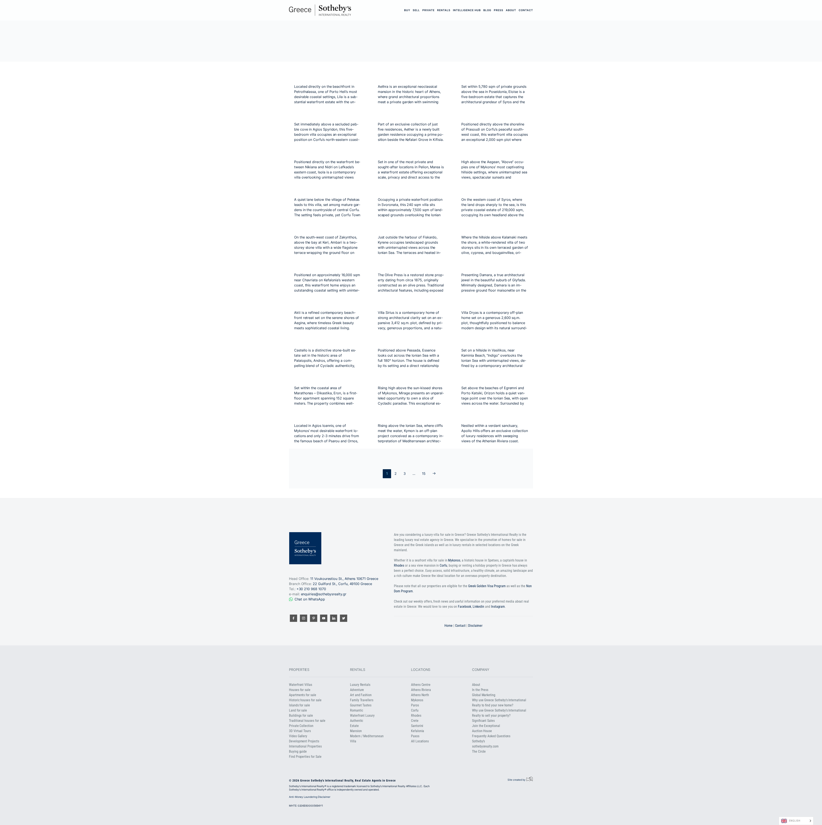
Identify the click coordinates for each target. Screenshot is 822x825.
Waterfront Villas (300, 685)
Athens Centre (420, 685)
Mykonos (454, 560)
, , (342, 584)
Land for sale (298, 710)
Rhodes (399, 565)
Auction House (482, 731)
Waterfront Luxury (362, 715)
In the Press (480, 690)
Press (498, 10)
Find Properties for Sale (305, 757)
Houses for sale (299, 690)
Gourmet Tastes (360, 705)
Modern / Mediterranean (367, 736)
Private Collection (301, 726)
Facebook (464, 607)
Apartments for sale (302, 695)
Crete (414, 721)
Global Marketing (483, 695)
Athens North (420, 695)
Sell (416, 10)
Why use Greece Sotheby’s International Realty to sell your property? (499, 713)
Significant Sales (483, 721)
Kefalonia (417, 731)
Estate (354, 726)
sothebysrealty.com (485, 746)
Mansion (356, 731)
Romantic (356, 710)
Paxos (415, 736)
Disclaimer (475, 626)
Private (428, 10)
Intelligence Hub (467, 10)
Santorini (417, 726)
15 (424, 473)
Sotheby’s (478, 741)
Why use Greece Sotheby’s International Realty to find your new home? (499, 702)
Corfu (443, 565)
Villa (353, 741)
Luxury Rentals (360, 685)
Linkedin (478, 607)
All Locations (420, 741)
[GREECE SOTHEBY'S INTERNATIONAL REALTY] (320, 10)
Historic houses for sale (305, 700)
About (511, 10)
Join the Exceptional (486, 726)
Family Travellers (361, 700)
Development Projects (304, 741)
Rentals (443, 10)
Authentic (356, 721)
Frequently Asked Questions (491, 736)
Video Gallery (298, 736)
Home (448, 626)
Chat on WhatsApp (310, 599)
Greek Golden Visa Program (487, 586)
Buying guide (298, 751)
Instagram (498, 607)
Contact (526, 10)
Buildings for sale (301, 715)
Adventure (357, 690)
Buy (407, 10)
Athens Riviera (421, 690)
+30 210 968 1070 (311, 589)
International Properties (305, 746)
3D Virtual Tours (300, 731)
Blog (487, 10)
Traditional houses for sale (307, 721)
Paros (415, 705)
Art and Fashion (361, 695)
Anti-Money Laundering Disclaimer (309, 796)
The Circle (479, 751)
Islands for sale (299, 705)
